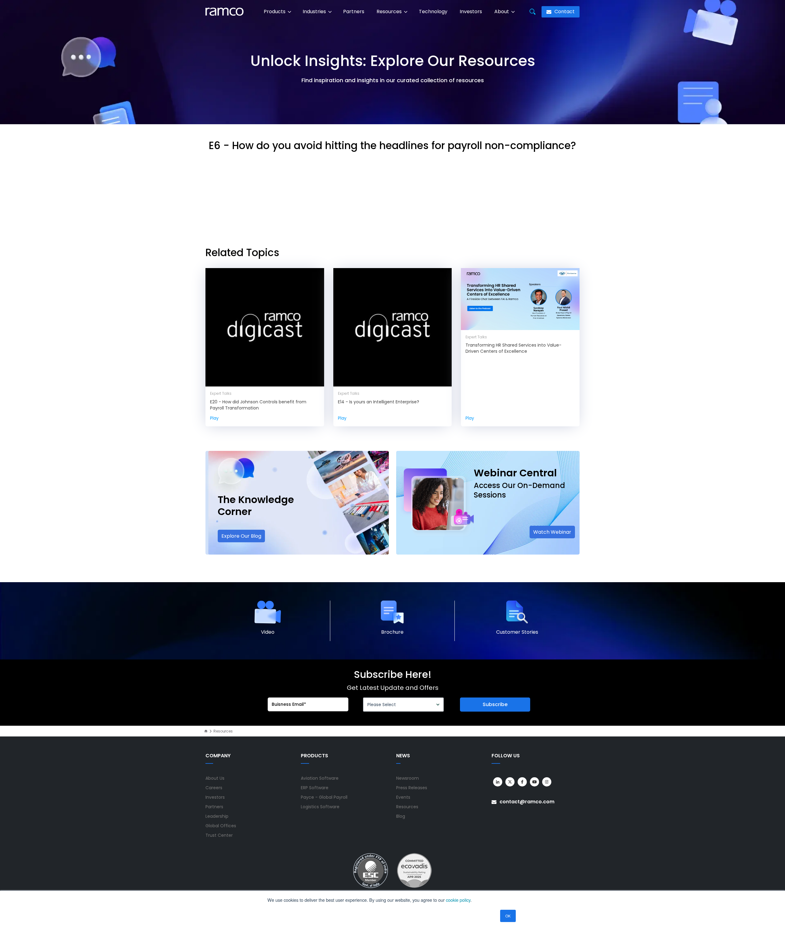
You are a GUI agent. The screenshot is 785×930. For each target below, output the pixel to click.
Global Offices (220, 826)
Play (214, 418)
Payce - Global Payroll (324, 797)
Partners (353, 11)
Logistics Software (320, 807)
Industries (315, 11)
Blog (400, 816)
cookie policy (458, 900)
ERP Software (314, 788)
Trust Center (219, 835)
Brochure (392, 632)
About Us (214, 778)
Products (275, 11)
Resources (390, 11)
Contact (564, 11)
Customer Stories (517, 632)
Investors (471, 11)
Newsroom (407, 778)
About (502, 11)
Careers (213, 788)
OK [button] (508, 915)
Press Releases (411, 788)
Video (267, 632)
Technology (433, 11)
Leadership (216, 816)
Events (403, 797)
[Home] (206, 731)
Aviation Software (320, 778)
